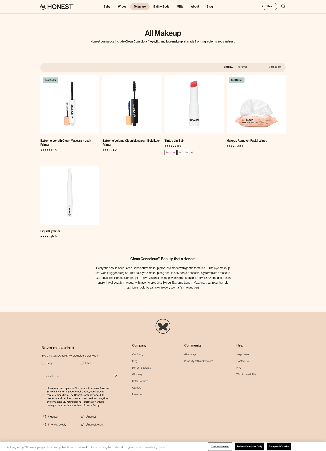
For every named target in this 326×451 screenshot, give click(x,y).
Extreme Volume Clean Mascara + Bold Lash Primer (131, 142)
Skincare (140, 6)
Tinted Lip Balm (175, 140)
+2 (192, 152)
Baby (107, 6)
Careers (136, 387)
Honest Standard (141, 367)
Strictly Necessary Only (249, 446)
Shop (269, 6)
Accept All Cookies (279, 446)
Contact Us (242, 361)
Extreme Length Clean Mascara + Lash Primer (65, 142)
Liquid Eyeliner (50, 231)
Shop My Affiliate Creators (198, 361)
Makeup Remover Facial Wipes (247, 140)
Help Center (243, 354)
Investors (137, 394)
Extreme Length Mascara (188, 282)
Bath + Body (161, 6)
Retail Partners (140, 381)
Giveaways (190, 354)
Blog (135, 361)
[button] (281, 6)
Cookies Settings (220, 446)
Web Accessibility (246, 374)
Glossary (137, 374)
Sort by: (228, 67)
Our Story (137, 354)
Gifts (180, 6)
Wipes (122, 6)
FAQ (238, 367)
